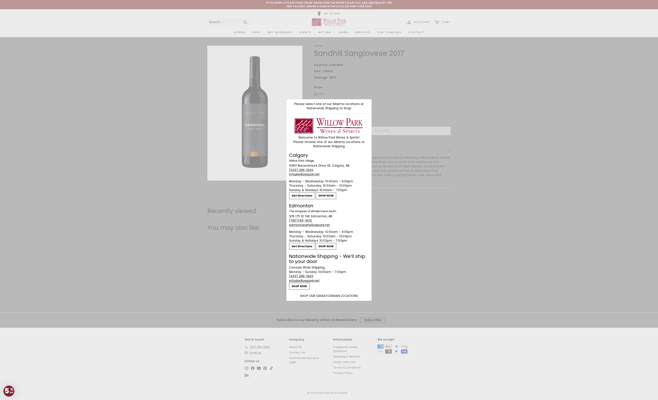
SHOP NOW (326, 195)
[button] (8, 391)
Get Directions (302, 195)
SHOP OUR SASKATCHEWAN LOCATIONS (329, 296)
